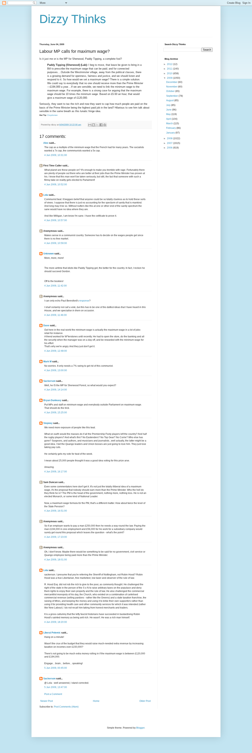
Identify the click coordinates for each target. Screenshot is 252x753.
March (169, 123)
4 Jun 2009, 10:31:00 (55, 155)
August (170, 100)
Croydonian (52, 115)
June (169, 109)
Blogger (140, 727)
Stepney (48, 423)
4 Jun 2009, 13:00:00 (55, 370)
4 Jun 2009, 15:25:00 (55, 412)
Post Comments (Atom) (66, 706)
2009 (170, 78)
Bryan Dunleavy (52, 400)
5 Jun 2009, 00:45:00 (55, 668)
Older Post (145, 701)
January (170, 132)
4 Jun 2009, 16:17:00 (55, 471)
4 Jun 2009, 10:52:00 (55, 184)
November (172, 86)
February (171, 128)
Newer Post (46, 701)
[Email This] (90, 125)
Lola (45, 195)
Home (96, 701)
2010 (170, 73)
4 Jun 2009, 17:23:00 (55, 537)
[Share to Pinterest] (105, 125)
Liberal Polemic (52, 632)
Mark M (47, 361)
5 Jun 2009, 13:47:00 (55, 687)
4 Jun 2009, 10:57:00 (55, 220)
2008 (170, 138)
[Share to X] (97, 125)
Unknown (48, 253)
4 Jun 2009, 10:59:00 (55, 243)
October (170, 91)
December (172, 82)
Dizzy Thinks (72, 19)
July (168, 105)
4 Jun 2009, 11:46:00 (55, 315)
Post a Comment (53, 694)
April (169, 119)
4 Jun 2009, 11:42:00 (55, 285)
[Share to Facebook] (101, 125)
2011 (170, 68)
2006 (170, 147)
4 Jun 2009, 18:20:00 (55, 622)
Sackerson (49, 381)
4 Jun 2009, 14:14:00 (55, 389)
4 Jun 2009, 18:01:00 (55, 559)
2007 (170, 143)
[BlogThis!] (93, 125)
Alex (45, 143)
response (84, 300)
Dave (46, 325)
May (168, 114)
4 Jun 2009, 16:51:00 (55, 510)
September (172, 96)
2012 (170, 64)
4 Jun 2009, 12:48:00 (55, 351)
